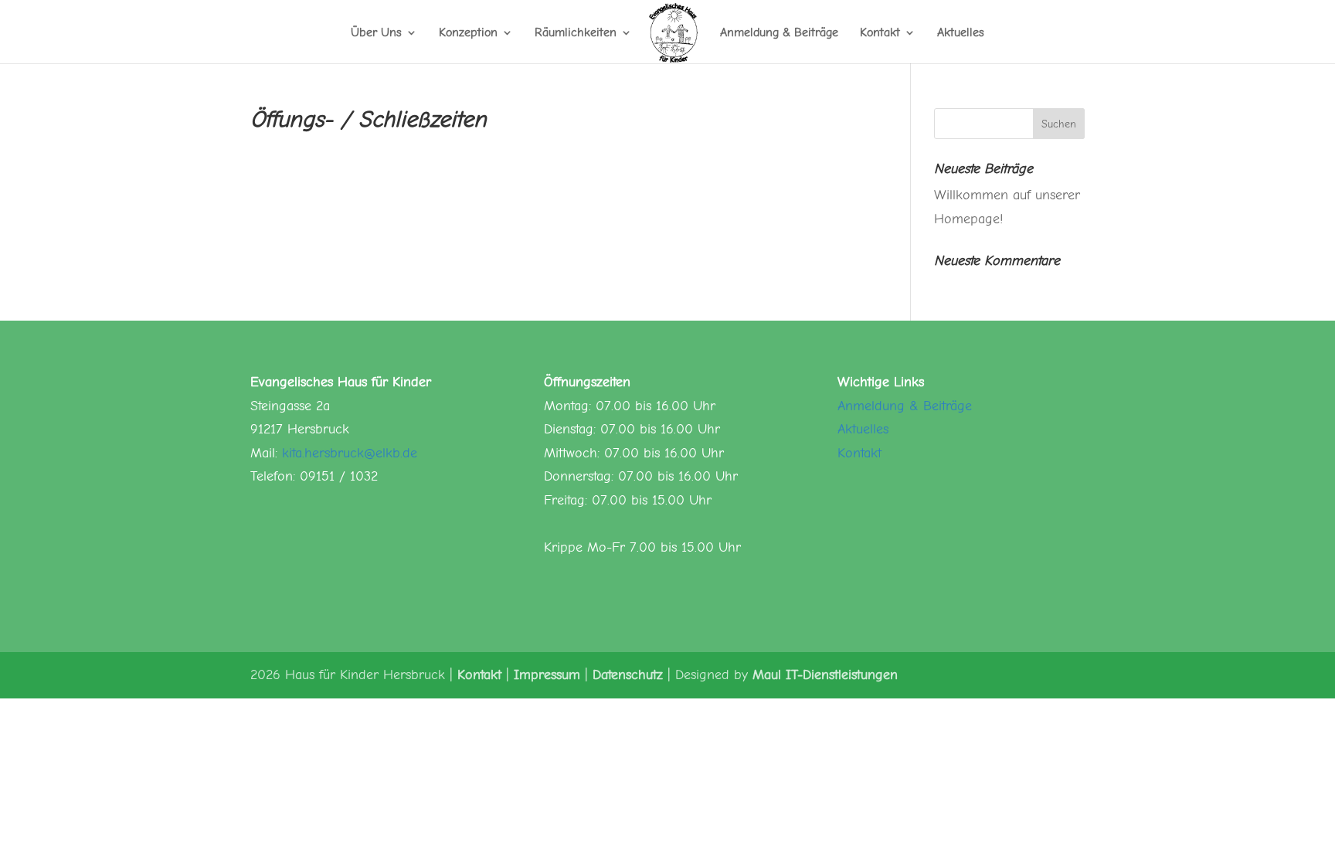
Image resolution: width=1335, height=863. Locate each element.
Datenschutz (628, 675)
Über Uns (376, 33)
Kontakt (880, 33)
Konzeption (468, 33)
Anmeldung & (880, 406)
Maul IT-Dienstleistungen (825, 675)
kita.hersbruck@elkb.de (349, 453)
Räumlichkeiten (576, 33)
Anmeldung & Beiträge (779, 33)
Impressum (547, 675)
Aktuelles (960, 33)
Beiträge (947, 406)
